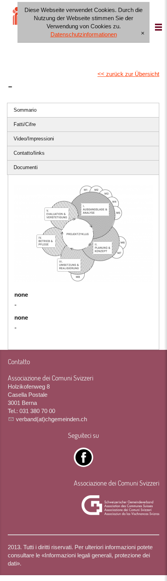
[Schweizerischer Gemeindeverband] (120, 505)
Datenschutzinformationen (83, 34)
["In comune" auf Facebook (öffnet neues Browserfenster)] (83, 463)
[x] (143, 33)
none (21, 294)
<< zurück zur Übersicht (128, 74)
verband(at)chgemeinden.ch (51, 419)
